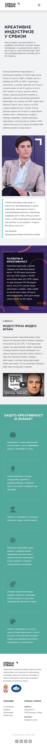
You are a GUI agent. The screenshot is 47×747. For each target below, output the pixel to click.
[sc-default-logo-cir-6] (12, 4)
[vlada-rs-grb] (5, 685)
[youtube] (30, 741)
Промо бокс (8, 715)
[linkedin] (21, 741)
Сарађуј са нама (30, 720)
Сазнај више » (25, 128)
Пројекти (6, 710)
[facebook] (16, 741)
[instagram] (25, 741)
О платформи (8, 707)
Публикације (8, 712)
